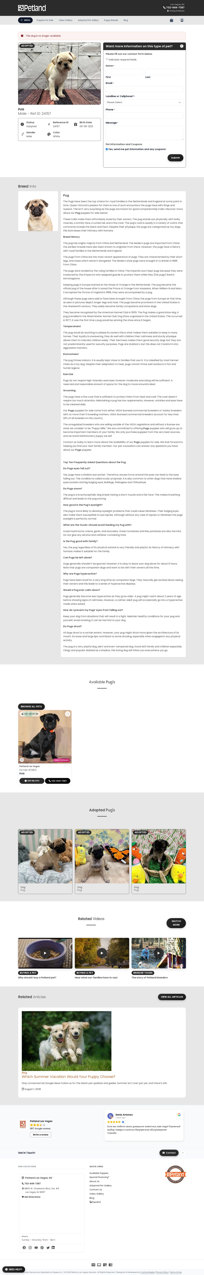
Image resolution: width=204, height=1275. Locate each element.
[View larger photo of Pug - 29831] (67, 714)
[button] (29, 714)
